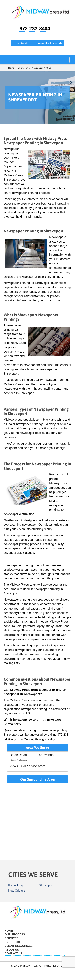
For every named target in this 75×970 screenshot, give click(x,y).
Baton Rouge (19, 754)
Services (11, 938)
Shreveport (46, 754)
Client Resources (19, 945)
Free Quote (21, 42)
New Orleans (18, 760)
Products (12, 942)
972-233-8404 (34, 28)
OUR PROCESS (15, 934)
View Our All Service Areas (27, 766)
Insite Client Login (48, 42)
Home (11, 68)
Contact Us (13, 953)
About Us (12, 949)
